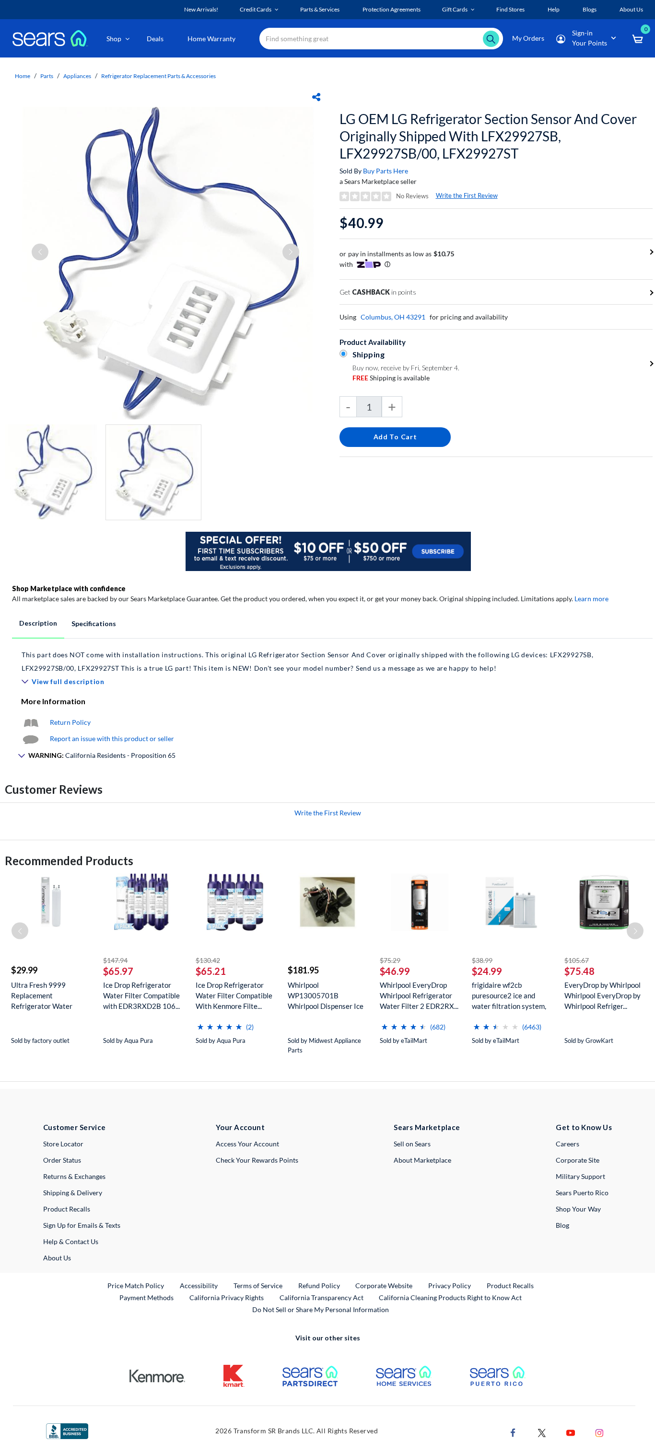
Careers (567, 1144)
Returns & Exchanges (74, 1176)
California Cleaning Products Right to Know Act (450, 1297)
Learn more (591, 599)
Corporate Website (384, 1285)
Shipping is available (391, 378)
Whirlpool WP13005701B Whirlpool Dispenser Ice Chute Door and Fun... (325, 996)
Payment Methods (146, 1297)
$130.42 (208, 960)
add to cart (395, 437)
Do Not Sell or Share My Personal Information (320, 1309)
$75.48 (579, 971)
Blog (562, 1225)
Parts (46, 76)
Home (22, 76)
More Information (53, 701)
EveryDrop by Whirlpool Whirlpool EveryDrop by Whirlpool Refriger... (602, 995)
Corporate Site (577, 1160)
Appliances (77, 76)
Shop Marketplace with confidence (69, 588)
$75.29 (390, 960)
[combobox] (381, 38)
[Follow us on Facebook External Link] (513, 1432)
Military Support (580, 1176)
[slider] (220, 1023)
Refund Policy (319, 1285)
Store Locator (63, 1144)
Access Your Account (247, 1144)
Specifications (93, 623)
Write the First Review (467, 195)
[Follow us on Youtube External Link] (570, 1432)
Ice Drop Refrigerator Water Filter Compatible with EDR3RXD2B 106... (141, 995)
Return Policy (70, 722)
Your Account (240, 1127)
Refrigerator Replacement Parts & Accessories (158, 76)
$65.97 (118, 971)
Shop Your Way (578, 1209)
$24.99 (487, 971)
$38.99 (482, 960)
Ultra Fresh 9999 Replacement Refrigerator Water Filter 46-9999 (41, 996)
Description (38, 623)
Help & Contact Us (70, 1241)
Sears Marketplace (427, 1127)
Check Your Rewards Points (257, 1160)
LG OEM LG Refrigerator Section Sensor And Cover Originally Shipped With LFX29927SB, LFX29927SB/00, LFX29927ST (488, 136)
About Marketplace (422, 1160)
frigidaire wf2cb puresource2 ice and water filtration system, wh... (509, 996)
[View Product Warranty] (30, 722)
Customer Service (74, 1127)
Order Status (62, 1160)
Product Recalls (66, 1209)
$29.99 (24, 970)
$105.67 (576, 960)
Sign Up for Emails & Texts (81, 1225)
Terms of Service (258, 1285)
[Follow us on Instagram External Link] (599, 1432)
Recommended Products (69, 861)
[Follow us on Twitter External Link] (541, 1432)
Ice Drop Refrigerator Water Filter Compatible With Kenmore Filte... (234, 995)
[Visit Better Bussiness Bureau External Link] (67, 1430)
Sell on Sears (412, 1144)
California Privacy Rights (226, 1297)
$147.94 (115, 960)
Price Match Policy (135, 1285)
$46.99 (395, 971)
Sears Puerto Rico (582, 1193)
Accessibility (199, 1285)
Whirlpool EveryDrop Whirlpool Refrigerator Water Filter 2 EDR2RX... (419, 995)
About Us (57, 1258)
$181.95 (303, 970)
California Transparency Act (321, 1297)
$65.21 (211, 971)
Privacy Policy (449, 1285)
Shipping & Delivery (72, 1193)
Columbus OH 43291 (393, 317)
